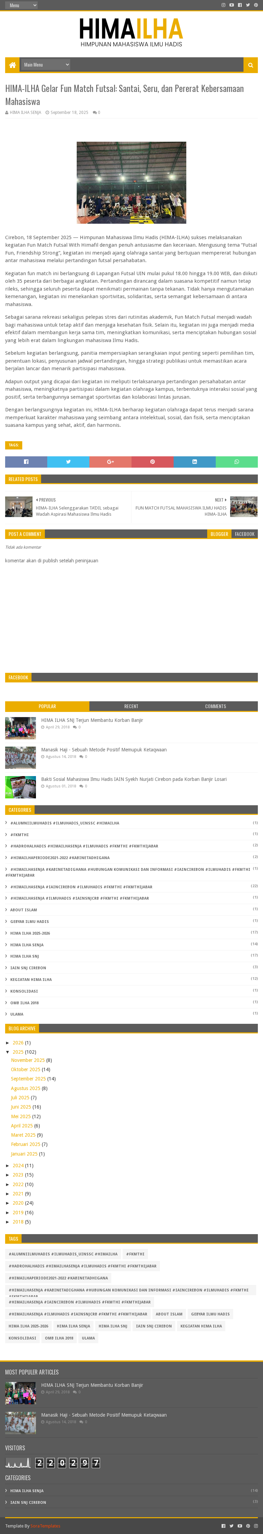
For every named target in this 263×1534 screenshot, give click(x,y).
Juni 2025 (22, 1107)
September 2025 (29, 1078)
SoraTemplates (45, 1526)
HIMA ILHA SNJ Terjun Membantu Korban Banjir (92, 720)
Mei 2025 (21, 1116)
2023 (19, 1175)
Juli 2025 (21, 1097)
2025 (19, 1052)
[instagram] (223, 5)
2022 (19, 1184)
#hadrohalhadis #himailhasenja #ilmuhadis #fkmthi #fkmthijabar (84, 846)
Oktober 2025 (26, 1069)
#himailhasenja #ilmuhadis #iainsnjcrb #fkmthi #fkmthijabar (79, 898)
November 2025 (28, 1060)
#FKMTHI (19, 835)
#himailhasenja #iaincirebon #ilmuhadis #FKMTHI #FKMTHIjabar (81, 887)
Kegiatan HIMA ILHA (31, 979)
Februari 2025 (26, 1144)
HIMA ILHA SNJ (24, 956)
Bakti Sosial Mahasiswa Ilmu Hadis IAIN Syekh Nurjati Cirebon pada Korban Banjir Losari (134, 779)
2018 (19, 1222)
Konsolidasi (24, 991)
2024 (19, 1165)
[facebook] (240, 5)
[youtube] (231, 5)
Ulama (16, 1014)
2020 (19, 1203)
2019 (19, 1212)
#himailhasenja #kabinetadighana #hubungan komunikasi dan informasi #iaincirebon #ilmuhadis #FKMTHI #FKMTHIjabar (129, 1291)
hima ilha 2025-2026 (30, 933)
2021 (19, 1193)
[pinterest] (255, 5)
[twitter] (248, 5)
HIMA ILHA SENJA (26, 945)
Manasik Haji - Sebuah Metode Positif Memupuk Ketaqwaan (104, 749)
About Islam (23, 910)
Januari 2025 (25, 1154)
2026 (19, 1042)
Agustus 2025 (26, 1088)
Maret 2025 (24, 1135)
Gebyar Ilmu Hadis (29, 922)
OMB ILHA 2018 (24, 1003)
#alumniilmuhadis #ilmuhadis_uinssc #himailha (64, 823)
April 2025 (22, 1125)
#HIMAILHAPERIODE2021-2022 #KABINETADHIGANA (60, 858)
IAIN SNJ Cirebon (28, 968)
